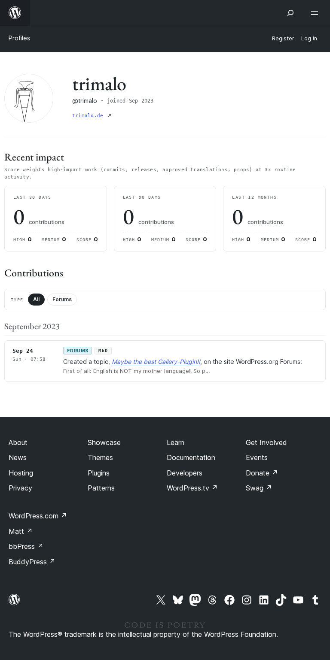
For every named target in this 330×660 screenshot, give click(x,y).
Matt (21, 531)
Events (257, 457)
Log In (309, 38)
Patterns (101, 488)
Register (283, 38)
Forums (62, 299)
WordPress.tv (192, 488)
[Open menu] (316, 13)
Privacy (20, 488)
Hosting (21, 473)
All (36, 299)
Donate (262, 473)
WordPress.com (38, 516)
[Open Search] (290, 13)
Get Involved (266, 442)
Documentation (191, 457)
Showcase (104, 442)
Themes (100, 457)
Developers (184, 473)
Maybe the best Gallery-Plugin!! (156, 361)
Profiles (19, 38)
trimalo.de (89, 115)
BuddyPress (32, 561)
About (18, 442)
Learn (175, 442)
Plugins (99, 473)
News (18, 457)
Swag (259, 488)
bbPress (26, 546)
